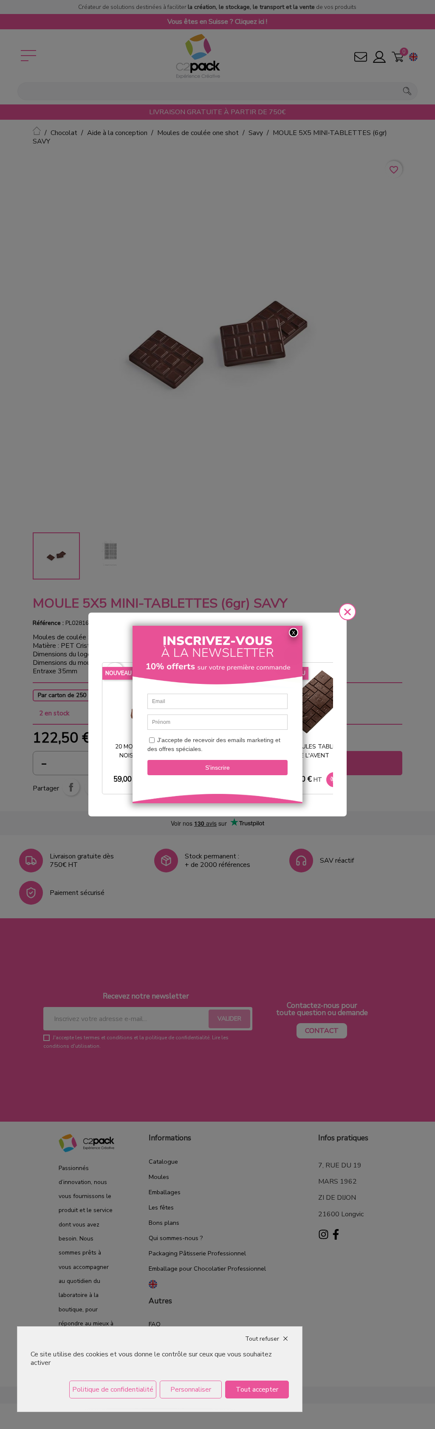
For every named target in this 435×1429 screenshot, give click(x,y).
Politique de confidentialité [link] (112, 1389)
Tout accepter (257, 1389)
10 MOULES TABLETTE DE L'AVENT (316, 751)
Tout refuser (262, 1339)
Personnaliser (190, 1389)
